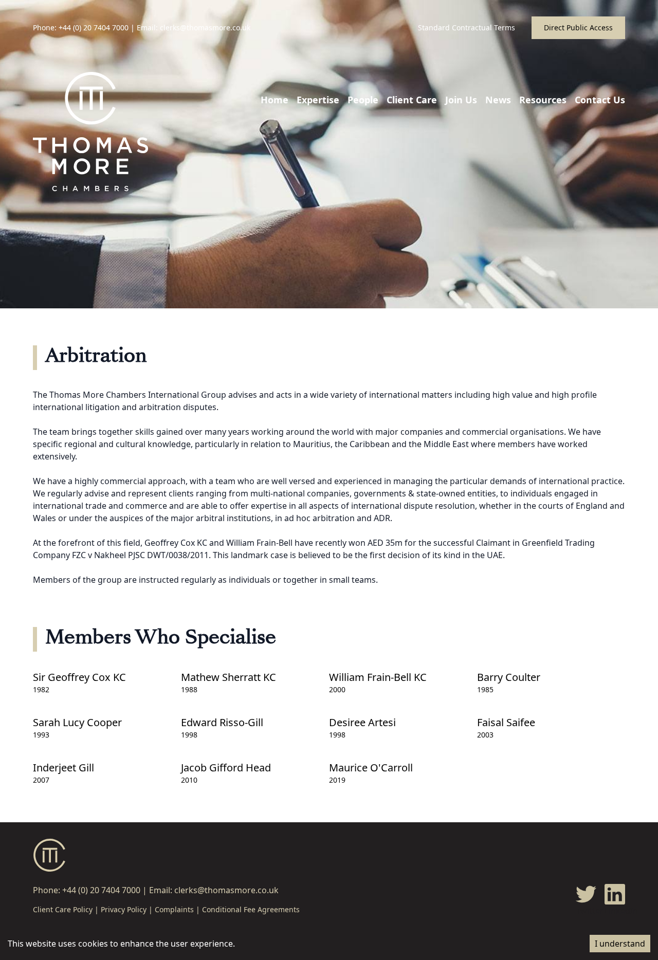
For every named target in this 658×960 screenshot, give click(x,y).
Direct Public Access (578, 27)
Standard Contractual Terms (466, 27)
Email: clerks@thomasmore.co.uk (193, 27)
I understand (620, 943)
